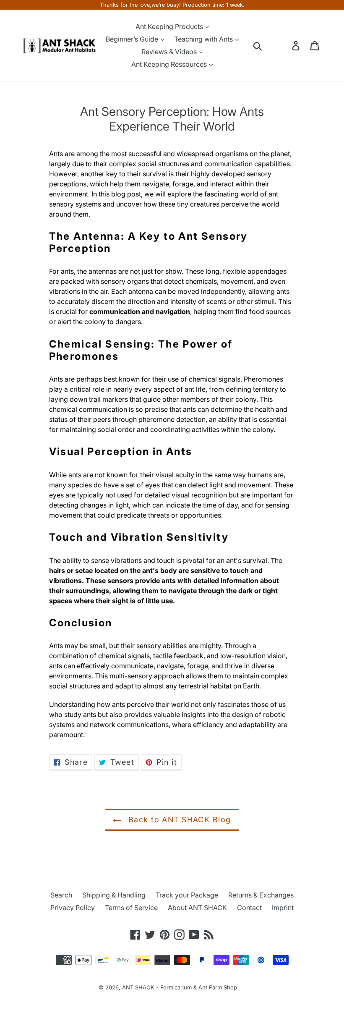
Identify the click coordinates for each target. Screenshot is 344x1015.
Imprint (283, 907)
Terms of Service (131, 907)
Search (61, 895)
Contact (249, 907)
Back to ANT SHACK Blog (178, 819)
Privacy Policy (72, 907)
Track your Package (187, 895)
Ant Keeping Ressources (169, 64)
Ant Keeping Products (170, 26)
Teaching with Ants (204, 39)
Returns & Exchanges (261, 895)
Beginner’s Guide (133, 39)
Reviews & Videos (169, 51)
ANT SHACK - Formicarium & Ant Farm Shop (179, 987)
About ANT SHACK (197, 907)
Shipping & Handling (114, 895)
